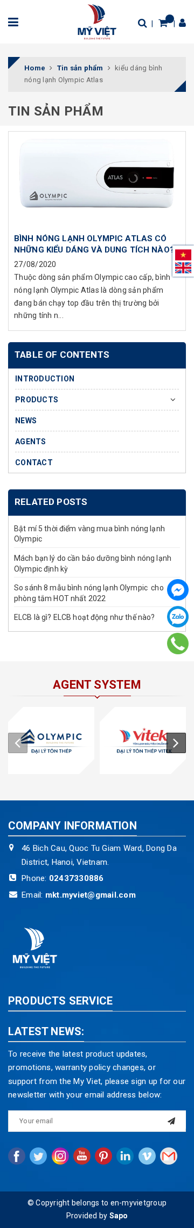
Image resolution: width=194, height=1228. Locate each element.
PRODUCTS (36, 399)
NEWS (26, 420)
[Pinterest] (103, 1156)
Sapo (118, 1215)
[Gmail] (168, 1156)
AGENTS (30, 441)
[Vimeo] (147, 1156)
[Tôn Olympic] (51, 740)
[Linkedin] (125, 1156)
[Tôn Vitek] (143, 740)
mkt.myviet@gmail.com (90, 895)
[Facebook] (178, 590)
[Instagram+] (60, 1156)
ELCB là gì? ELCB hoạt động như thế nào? (84, 617)
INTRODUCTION (44, 378)
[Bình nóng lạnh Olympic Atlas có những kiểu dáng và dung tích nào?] (97, 179)
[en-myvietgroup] (97, 21)
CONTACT (34, 462)
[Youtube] (82, 1156)
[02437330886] (178, 643)
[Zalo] (178, 616)
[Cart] (163, 22)
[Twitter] (38, 1156)
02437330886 (76, 878)
